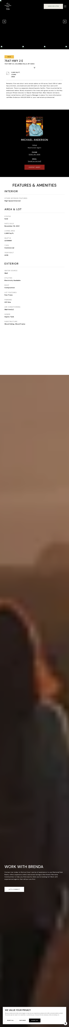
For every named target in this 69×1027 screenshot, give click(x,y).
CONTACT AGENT (34, 167)
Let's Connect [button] (14, 889)
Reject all (10, 1020)
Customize (22, 1020)
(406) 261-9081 (34, 154)
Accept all (34, 1020)
